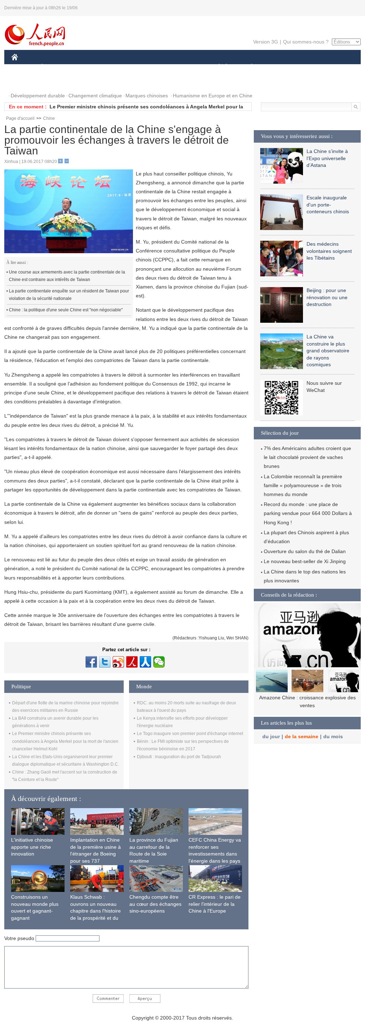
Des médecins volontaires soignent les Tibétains (329, 251)
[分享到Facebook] (91, 662)
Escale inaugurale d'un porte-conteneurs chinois (328, 204)
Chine (49, 118)
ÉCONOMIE (55, 67)
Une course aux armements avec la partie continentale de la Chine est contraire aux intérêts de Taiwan (67, 276)
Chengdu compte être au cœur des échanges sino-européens (155, 904)
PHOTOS (26, 81)
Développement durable (38, 95)
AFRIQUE (119, 67)
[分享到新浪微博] (118, 662)
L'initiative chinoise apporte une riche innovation (32, 847)
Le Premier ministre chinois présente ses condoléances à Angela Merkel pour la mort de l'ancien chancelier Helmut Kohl (65, 741)
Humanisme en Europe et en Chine (212, 95)
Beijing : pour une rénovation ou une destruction (327, 297)
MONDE (88, 67)
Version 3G (265, 42)
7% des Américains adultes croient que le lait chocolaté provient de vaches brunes (307, 457)
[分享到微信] (159, 662)
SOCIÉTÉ (216, 67)
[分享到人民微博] (132, 662)
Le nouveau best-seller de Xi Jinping (305, 561)
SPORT (277, 67)
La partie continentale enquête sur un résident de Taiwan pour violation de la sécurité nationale (69, 295)
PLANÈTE (248, 67)
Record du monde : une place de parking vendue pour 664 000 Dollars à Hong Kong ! (308, 513)
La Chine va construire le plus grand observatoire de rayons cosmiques (328, 350)
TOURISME (308, 67)
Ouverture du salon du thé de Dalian (305, 551)
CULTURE (183, 67)
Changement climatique (95, 95)
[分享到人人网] (145, 662)
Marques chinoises (146, 95)
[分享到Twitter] (104, 662)
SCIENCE (151, 67)
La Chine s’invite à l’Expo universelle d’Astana (327, 158)
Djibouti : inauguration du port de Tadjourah (179, 756)
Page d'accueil (20, 118)
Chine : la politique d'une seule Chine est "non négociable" (66, 309)
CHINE (24, 67)
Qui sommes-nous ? (306, 42)
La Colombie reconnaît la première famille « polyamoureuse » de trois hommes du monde (303, 485)
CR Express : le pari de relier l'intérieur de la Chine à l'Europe (215, 904)
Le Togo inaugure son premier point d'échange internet (190, 733)
